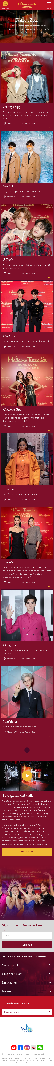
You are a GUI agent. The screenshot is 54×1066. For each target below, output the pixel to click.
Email (4, 930)
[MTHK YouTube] (14, 1047)
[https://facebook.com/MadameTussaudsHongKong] (20, 1047)
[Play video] (27, 776)
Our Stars (28, 956)
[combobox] (27, 1012)
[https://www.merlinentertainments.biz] (27, 1028)
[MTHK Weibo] (33, 1047)
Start (4, 956)
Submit (27, 944)
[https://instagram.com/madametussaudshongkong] (27, 1047)
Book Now (27, 851)
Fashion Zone (41, 956)
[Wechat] (40, 1047)
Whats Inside (15, 956)
